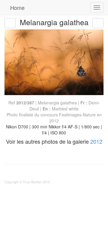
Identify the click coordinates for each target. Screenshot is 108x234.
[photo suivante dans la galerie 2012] (98, 23)
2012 (96, 141)
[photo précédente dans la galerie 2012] (10, 23)
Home (17, 7)
